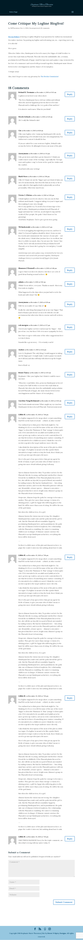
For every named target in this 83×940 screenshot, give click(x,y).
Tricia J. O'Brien (25, 195)
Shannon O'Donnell (26, 268)
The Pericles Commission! (50, 77)
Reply (69, 94)
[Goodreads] (45, 929)
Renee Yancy (23, 373)
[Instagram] (49, 929)
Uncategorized (34, 28)
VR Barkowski (24, 227)
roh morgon (23, 325)
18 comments (45, 28)
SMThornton (14, 28)
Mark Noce (22, 176)
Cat (19, 131)
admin (21, 282)
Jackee (21, 350)
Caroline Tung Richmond (28, 401)
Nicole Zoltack (24, 117)
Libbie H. (22, 415)
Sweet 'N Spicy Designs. (57, 933)
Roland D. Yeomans (26, 92)
